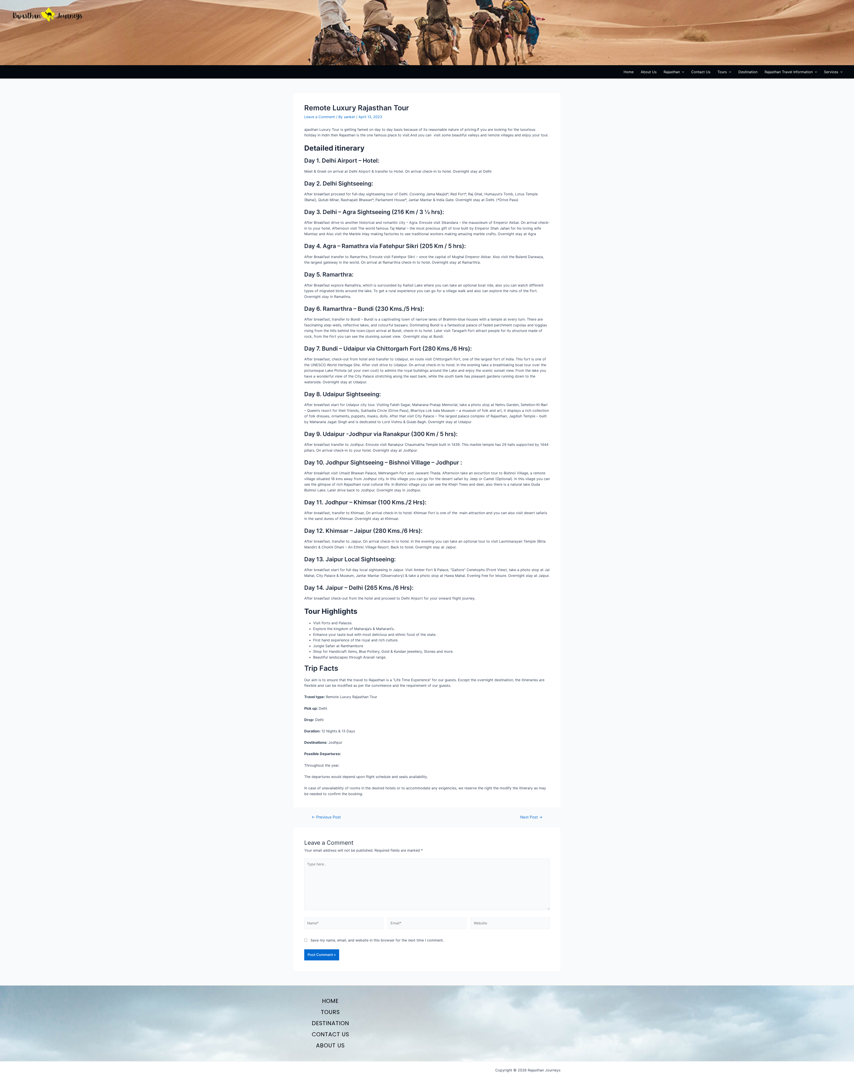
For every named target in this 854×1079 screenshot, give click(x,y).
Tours (330, 1012)
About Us (330, 1045)
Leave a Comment (319, 117)
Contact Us (330, 1034)
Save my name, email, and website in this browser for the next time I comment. (377, 940)
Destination (330, 1023)
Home (330, 1001)
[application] (682, 72)
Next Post (531, 817)
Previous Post (326, 817)
